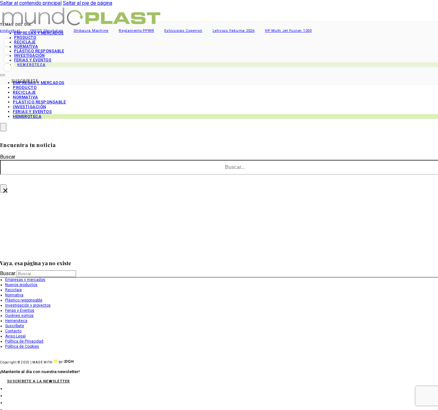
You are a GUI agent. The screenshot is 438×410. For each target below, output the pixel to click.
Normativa (26, 46)
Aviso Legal (15, 336)
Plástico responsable (39, 51)
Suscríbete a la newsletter (38, 381)
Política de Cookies (22, 346)
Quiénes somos (19, 315)
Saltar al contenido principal (31, 3)
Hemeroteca (31, 64)
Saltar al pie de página (87, 3)
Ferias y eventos (32, 60)
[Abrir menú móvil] (2, 75)
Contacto (13, 331)
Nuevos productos (21, 285)
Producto (25, 37)
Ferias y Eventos (19, 310)
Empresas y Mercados (39, 33)
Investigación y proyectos (28, 305)
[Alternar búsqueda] (3, 127)
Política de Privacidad (24, 341)
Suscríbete (14, 326)
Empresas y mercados (25, 279)
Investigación (29, 55)
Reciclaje (25, 42)
